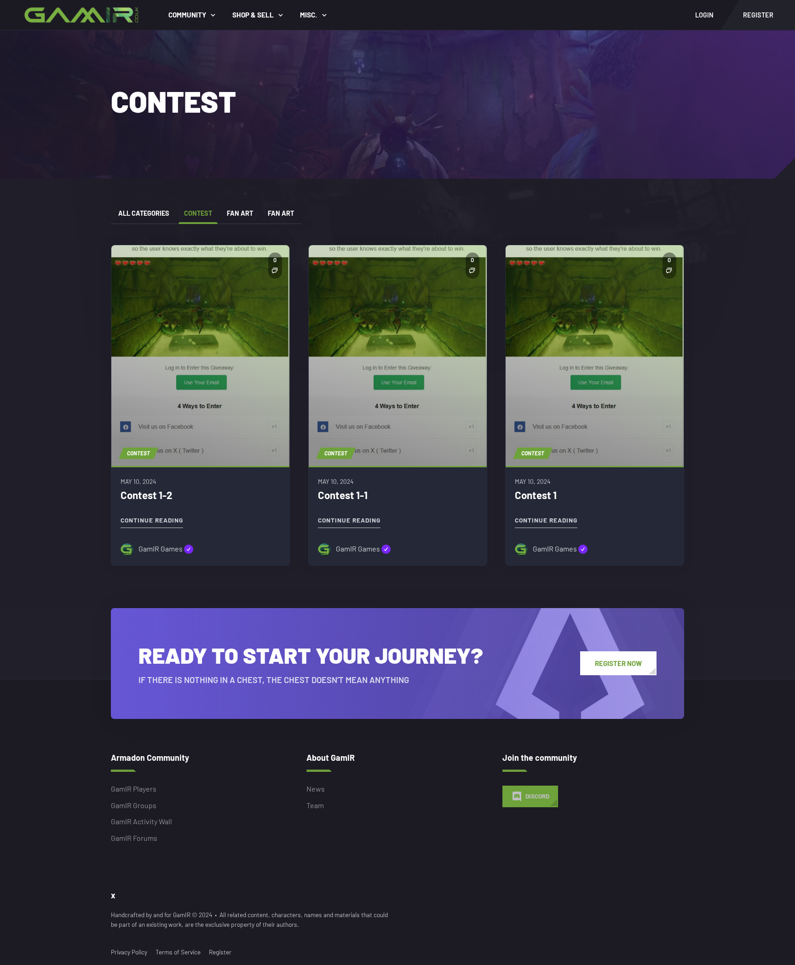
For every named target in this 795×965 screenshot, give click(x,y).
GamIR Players (133, 789)
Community (187, 15)
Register (220, 952)
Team (315, 805)
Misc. (308, 15)
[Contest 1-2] (200, 355)
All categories (143, 213)
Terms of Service (178, 952)
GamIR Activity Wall (141, 821)
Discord (537, 796)
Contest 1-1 (343, 495)
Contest (198, 213)
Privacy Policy (129, 952)
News (315, 789)
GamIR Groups (133, 805)
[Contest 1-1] (398, 355)
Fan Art (240, 213)
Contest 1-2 (147, 495)
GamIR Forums (134, 837)
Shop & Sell (253, 15)
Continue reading (152, 518)
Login (704, 15)
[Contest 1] (595, 355)
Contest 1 (536, 495)
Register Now (618, 663)
